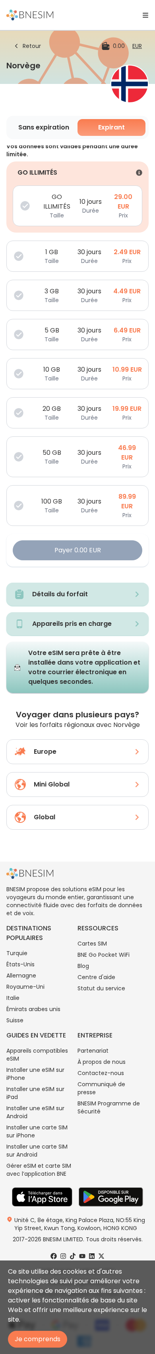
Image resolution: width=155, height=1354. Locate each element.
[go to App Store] (42, 1197)
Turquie (16, 953)
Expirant (111, 127)
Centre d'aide (96, 977)
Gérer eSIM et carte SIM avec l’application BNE (38, 1170)
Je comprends (37, 1339)
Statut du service (101, 988)
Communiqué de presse (101, 1088)
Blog (83, 966)
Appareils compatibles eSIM (37, 1055)
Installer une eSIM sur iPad (35, 1093)
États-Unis (20, 964)
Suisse (14, 1020)
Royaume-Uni (25, 987)
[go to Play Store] (111, 1197)
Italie (12, 998)
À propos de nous (102, 1062)
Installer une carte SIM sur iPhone (37, 1131)
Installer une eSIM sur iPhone (35, 1074)
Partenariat (93, 1051)
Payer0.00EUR (77, 550)
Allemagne (21, 976)
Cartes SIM (92, 944)
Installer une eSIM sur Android (35, 1112)
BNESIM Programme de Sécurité (109, 1107)
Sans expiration (43, 127)
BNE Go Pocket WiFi (104, 955)
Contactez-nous (101, 1073)
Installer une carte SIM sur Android (37, 1151)
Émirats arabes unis (33, 1009)
